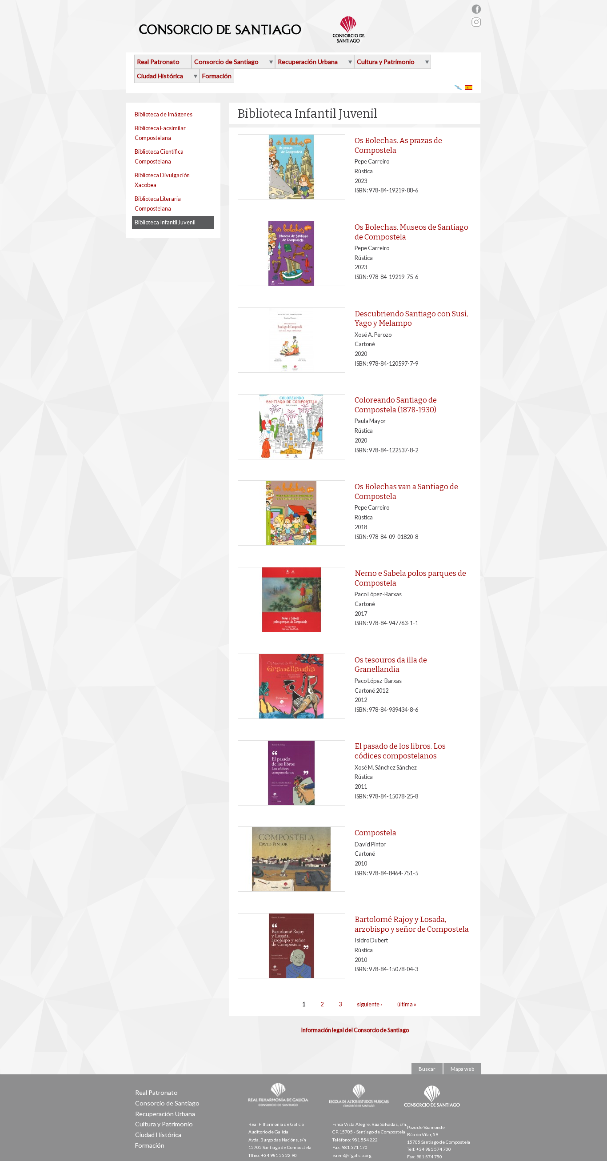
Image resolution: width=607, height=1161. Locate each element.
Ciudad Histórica (160, 76)
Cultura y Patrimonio (386, 61)
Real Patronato (158, 61)
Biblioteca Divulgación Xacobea (162, 180)
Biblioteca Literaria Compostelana (158, 203)
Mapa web (462, 1069)
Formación (217, 76)
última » (406, 1004)
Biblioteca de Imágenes (163, 114)
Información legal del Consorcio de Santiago (355, 1029)
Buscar (427, 1069)
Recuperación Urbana (308, 61)
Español (469, 87)
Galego (458, 87)
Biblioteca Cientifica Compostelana (159, 156)
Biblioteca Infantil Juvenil (165, 222)
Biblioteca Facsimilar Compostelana (160, 132)
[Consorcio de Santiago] (433, 1113)
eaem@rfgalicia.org (351, 1155)
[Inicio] (252, 39)
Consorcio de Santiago (226, 61)
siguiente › (369, 1004)
